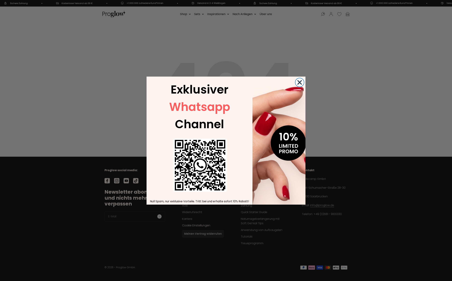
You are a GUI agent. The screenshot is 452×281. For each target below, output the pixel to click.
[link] (200, 165)
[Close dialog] (299, 82)
